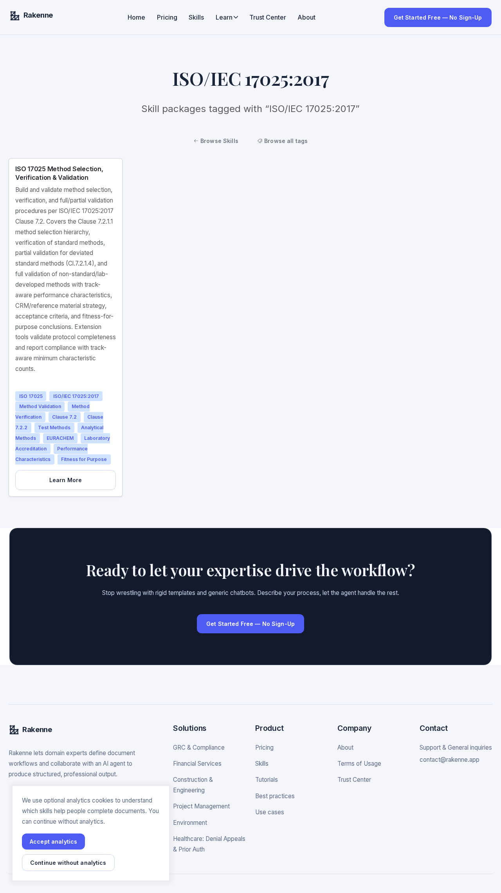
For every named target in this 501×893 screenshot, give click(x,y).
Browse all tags (285, 140)
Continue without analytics (68, 862)
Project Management (201, 806)
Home (136, 17)
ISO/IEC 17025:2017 (76, 396)
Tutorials (266, 779)
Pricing (167, 17)
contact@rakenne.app (449, 759)
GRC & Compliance (199, 747)
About (306, 17)
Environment (190, 822)
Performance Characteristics (51, 454)
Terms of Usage (359, 763)
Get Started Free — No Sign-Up (438, 17)
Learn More (65, 480)
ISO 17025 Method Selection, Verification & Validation (59, 173)
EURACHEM (60, 438)
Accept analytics (53, 841)
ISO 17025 (31, 396)
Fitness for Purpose (84, 459)
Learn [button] (224, 17)
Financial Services (197, 763)
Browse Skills (218, 140)
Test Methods (54, 428)
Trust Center (267, 17)
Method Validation (40, 407)
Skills (196, 17)
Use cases (269, 812)
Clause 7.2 (64, 417)
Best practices (275, 796)
